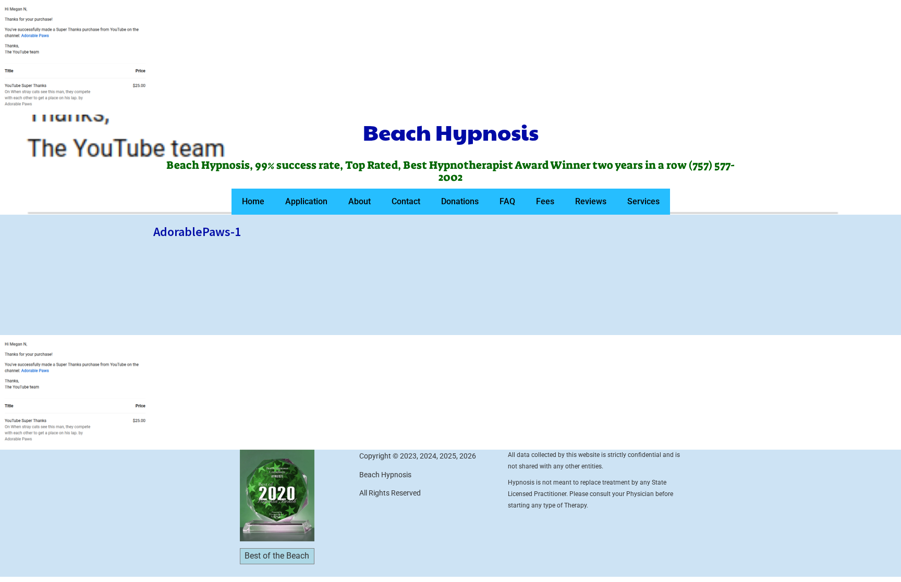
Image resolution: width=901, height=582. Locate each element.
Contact (406, 201)
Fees (545, 201)
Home (253, 201)
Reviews (590, 201)
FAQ (507, 201)
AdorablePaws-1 (197, 232)
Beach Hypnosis (451, 132)
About (359, 201)
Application (306, 201)
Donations (460, 201)
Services (643, 201)
